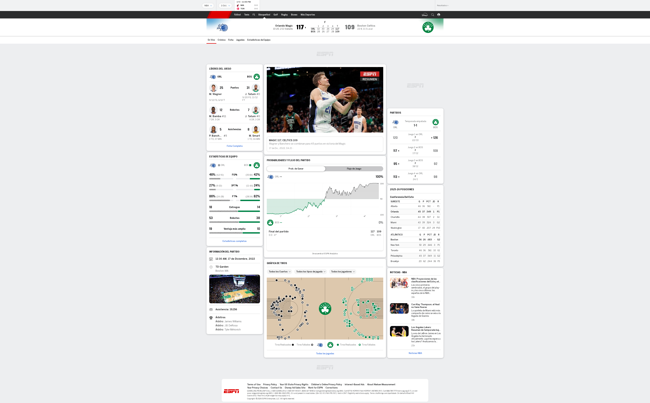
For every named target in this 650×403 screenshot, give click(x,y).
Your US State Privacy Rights (294, 384)
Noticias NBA (415, 353)
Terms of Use (254, 384)
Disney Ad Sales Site (295, 388)
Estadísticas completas (235, 241)
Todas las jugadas (325, 353)
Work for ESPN (315, 388)
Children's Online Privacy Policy (326, 384)
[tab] (296, 168)
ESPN (219, 14)
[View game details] (415, 137)
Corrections (332, 388)
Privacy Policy (270, 384)
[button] (432, 14)
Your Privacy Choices (257, 388)
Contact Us (276, 388)
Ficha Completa (235, 146)
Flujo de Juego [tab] (354, 169)
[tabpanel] (325, 214)
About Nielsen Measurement (381, 384)
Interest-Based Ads (354, 384)
